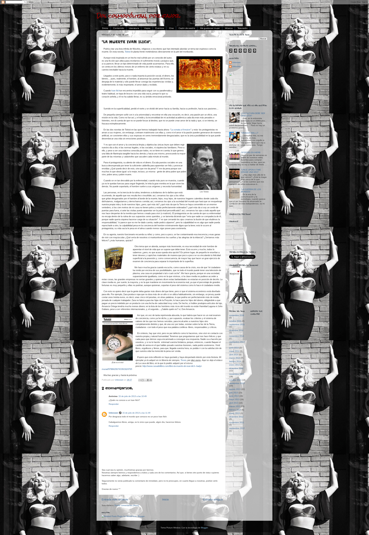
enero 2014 (234, 365)
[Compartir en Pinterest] (150, 380)
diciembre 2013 (236, 368)
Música (228, 28)
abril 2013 (233, 403)
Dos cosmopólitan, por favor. (138, 15)
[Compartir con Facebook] (148, 380)
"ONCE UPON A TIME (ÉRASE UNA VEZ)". (251, 171)
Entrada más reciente (115, 499)
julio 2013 (233, 393)
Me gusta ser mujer (210, 28)
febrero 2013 (235, 410)
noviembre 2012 (236, 422)
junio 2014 (234, 348)
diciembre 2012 (236, 417)
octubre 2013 (235, 380)
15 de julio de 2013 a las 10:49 (132, 396)
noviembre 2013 (236, 374)
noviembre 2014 (236, 336)
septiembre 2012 (237, 428)
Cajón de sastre (187, 28)
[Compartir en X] (145, 380)
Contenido (118, 28)
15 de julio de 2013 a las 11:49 (136, 413)
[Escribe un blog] (142, 380)
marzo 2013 (234, 406)
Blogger (204, 528)
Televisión (242, 28)
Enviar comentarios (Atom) (127, 505)
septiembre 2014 (237, 342)
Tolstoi (128, 52)
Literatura (134, 28)
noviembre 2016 (236, 315)
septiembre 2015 (237, 324)
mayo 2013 (234, 399)
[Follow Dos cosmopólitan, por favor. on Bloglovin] (240, 303)
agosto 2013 (235, 389)
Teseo (183, 360)
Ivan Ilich (115, 90)
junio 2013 (234, 396)
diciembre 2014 (236, 330)
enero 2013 (234, 413)
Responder (114, 404)
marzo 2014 (234, 358)
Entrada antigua (213, 499)
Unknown (113, 413)
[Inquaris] (242, 98)
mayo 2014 (234, 351)
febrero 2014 (235, 361)
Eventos (159, 28)
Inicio (105, 28)
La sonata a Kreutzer (181, 130)
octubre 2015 (235, 321)
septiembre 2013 (237, 383)
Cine (171, 28)
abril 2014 (233, 355)
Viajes (147, 28)
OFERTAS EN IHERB (250, 152)
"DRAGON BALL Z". (250, 133)
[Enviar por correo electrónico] (139, 380)
